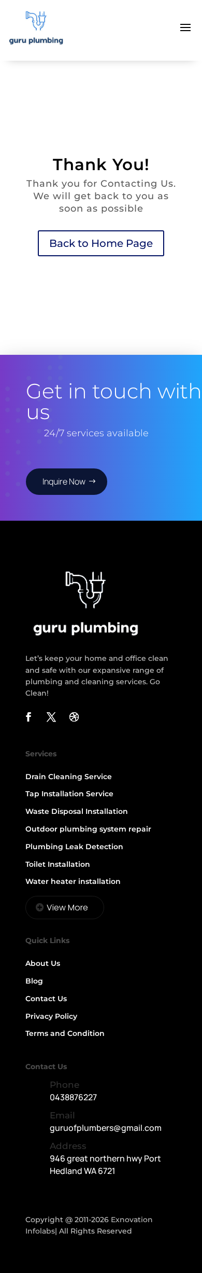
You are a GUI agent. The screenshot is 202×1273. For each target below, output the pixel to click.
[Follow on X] (51, 717)
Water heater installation (73, 881)
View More (67, 908)
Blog (34, 981)
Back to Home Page (101, 243)
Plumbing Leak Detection (74, 846)
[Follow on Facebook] (28, 717)
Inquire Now (63, 481)
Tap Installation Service (69, 793)
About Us (42, 963)
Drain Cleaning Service (68, 776)
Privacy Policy (51, 1016)
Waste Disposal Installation (76, 811)
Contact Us (46, 998)
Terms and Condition (65, 1033)
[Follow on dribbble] (74, 717)
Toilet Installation (57, 864)
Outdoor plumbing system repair (88, 829)
